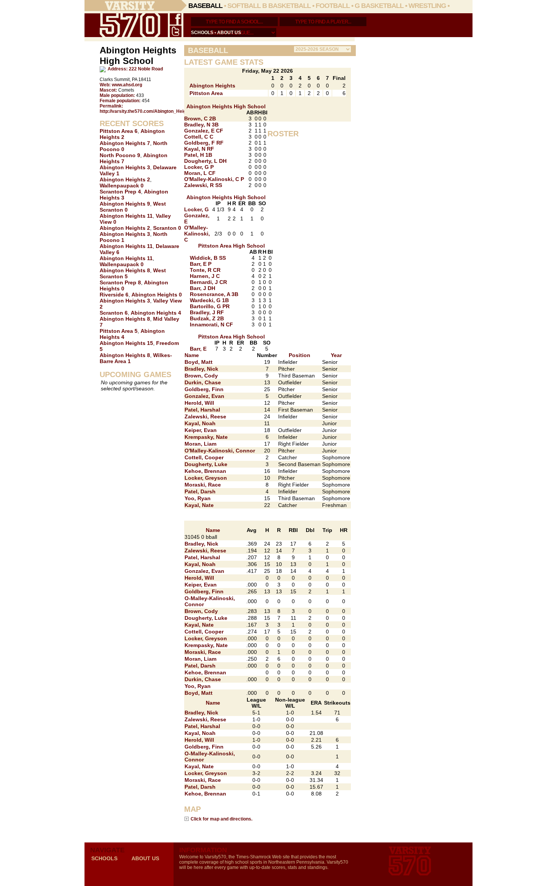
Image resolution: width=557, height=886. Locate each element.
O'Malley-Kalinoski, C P (214, 179)
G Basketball (379, 5)
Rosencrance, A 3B (214, 294)
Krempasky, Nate (206, 437)
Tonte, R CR (205, 270)
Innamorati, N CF (211, 324)
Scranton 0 (167, 228)
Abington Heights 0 (156, 295)
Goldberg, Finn (204, 389)
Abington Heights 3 (125, 167)
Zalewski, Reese (205, 416)
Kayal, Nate (199, 505)
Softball (244, 5)
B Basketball (286, 5)
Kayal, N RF (199, 149)
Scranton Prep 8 (120, 282)
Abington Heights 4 (156, 313)
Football (333, 5)
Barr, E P (200, 264)
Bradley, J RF (207, 312)
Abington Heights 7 (125, 143)
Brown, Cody (201, 376)
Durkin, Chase (203, 382)
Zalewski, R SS (203, 185)
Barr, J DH (202, 288)
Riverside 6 (114, 295)
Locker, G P (199, 167)
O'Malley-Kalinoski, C (197, 234)
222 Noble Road (146, 69)
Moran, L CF (200, 173)
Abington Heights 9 (125, 204)
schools (202, 32)
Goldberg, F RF (204, 143)
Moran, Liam (200, 444)
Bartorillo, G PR (210, 306)
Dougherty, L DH (205, 161)
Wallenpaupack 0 (122, 186)
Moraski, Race (203, 485)
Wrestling (427, 5)
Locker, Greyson (206, 478)
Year (336, 355)
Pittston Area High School (231, 246)
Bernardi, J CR (208, 282)
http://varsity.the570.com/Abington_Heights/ (147, 111)
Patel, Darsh (200, 491)
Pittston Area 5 (119, 331)
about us (229, 32)
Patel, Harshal (202, 410)
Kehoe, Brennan (205, 471)
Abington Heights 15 (126, 343)
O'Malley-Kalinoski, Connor (220, 451)
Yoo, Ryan (198, 498)
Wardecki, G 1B (209, 300)
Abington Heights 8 (125, 270)
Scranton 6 (114, 313)
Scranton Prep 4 (120, 192)
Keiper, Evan (201, 430)
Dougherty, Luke (206, 464)
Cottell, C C (198, 137)
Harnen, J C (205, 276)
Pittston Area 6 (119, 131)
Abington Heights (212, 86)
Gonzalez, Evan (204, 396)
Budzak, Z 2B (207, 318)
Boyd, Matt (199, 362)
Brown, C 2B (200, 118)
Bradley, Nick (201, 369)
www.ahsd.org (127, 84)
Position (299, 355)
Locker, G (196, 209)
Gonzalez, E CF (203, 131)
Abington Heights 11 (126, 216)
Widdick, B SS (208, 258)
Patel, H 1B (198, 155)
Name (192, 355)
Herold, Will (199, 403)
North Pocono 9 (120, 155)
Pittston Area (206, 93)
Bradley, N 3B (201, 125)
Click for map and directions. (221, 818)
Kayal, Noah (200, 423)
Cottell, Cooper (204, 457)
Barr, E (198, 349)
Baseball (205, 5)
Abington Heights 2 (125, 179)
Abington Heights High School (226, 106)
